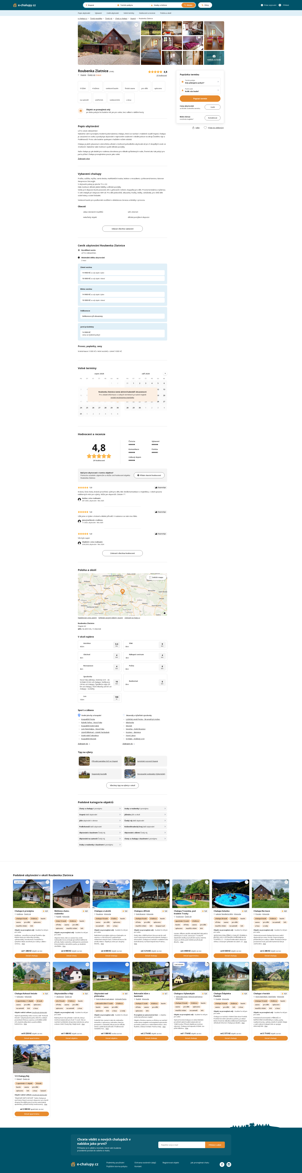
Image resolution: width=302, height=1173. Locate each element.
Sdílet (197, 127)
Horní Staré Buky (262, 997)
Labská (218, 914)
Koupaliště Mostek (88, 739)
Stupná (133, 18)
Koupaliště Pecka (88, 719)
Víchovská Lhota (182, 997)
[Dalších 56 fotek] (190, 893)
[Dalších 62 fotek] (151, 893)
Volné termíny (129, 13)
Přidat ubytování (270, 5)
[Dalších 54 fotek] (111, 976)
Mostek (129, 726)
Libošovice (60, 997)
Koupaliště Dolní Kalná (90, 726)
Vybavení (98, 13)
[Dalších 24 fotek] (270, 893)
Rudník (58, 916)
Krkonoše (66, 916)
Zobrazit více (84, 158)
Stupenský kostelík (99, 774)
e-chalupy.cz (82, 18)
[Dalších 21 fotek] (31, 893)
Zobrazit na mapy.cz (132, 618)
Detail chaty (72, 956)
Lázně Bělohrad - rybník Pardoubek (95, 732)
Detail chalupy (32, 956)
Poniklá (218, 999)
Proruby (258, 914)
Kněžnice (20, 914)
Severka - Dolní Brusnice (135, 729)
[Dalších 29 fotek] (71, 976)
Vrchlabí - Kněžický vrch (135, 739)
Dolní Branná (140, 914)
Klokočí (19, 1079)
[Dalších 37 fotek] (111, 893)
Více (23, 944)
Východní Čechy (120, 999)
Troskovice (180, 916)
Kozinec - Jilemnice (133, 732)
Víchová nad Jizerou (195, 997)
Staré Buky (272, 997)
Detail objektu (72, 1038)
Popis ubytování (84, 13)
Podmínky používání (115, 1162)
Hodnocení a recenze (147, 13)
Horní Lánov (131, 735)
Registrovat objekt (171, 1162)
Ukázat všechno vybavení (122, 229)
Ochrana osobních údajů (145, 1162)
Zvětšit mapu (157, 577)
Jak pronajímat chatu (200, 1162)
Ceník (213, 107)
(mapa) (98, 75)
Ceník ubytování (113, 13)
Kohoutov (20, 997)
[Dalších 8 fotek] (190, 976)
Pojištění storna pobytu (116, 1166)
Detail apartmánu (191, 956)
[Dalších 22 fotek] (270, 976)
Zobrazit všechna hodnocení (122, 553)
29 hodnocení (161, 75)
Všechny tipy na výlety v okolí (122, 785)
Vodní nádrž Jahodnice (90, 735)
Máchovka (130, 722)
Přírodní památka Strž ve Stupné (105, 761)
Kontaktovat (212, 118)
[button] (122, 592)
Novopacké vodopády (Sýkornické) (151, 774)
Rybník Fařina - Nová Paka (91, 722)
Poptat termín (200, 98)
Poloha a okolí (165, 13)
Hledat (189, 5)
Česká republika (96, 18)
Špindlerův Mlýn (227, 914)
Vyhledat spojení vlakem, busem (110, 618)
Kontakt (138, 1166)
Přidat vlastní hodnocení (150, 475)
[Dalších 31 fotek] (230, 893)
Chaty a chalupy (121, 18)
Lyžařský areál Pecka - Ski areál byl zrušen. (143, 719)
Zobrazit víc (83, 743)
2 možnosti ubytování (39, 1095)
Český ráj (108, 18)
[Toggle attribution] (164, 613)
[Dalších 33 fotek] (71, 893)
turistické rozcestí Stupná (147, 761)
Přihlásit (286, 5)
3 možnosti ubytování (39, 1012)
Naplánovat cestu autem (87, 618)
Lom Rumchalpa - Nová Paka (92, 729)
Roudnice (99, 914)
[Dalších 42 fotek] (230, 976)
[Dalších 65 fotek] (31, 976)
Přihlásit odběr (215, 1145)
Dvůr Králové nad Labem (105, 999)
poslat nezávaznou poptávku (122, 397)
